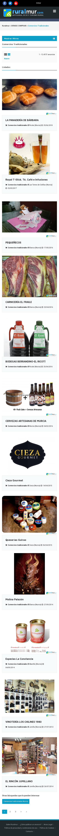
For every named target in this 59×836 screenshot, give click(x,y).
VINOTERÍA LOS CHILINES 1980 (23, 721)
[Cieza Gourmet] (29, 455)
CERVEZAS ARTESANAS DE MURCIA (25, 421)
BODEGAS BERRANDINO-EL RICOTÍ (25, 361)
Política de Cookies (47, 828)
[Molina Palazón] (29, 574)
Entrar (38, 3)
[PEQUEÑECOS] (29, 217)
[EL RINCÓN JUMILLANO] (29, 755)
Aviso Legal (48, 825)
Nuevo (6, 59)
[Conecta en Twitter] (10, 3)
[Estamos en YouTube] (16, 3)
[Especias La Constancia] (29, 633)
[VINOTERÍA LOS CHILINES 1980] (29, 696)
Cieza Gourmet (14, 480)
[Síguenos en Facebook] (5, 3)
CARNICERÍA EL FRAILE (18, 302)
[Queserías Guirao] (29, 514)
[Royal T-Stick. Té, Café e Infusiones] (29, 154)
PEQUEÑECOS (13, 242)
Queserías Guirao (15, 539)
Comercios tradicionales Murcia (16, 801)
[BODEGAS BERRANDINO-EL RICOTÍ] (29, 336)
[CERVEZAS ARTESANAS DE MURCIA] (29, 395)
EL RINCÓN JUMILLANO (19, 781)
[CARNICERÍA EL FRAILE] (29, 276)
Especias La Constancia (19, 658)
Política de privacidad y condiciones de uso (20, 828)
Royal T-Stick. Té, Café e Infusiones (26, 179)
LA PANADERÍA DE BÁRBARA (22, 120)
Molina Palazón (14, 599)
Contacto (29, 831)
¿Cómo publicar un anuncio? (30, 825)
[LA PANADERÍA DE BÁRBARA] (29, 94)
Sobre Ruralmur (12, 825)
